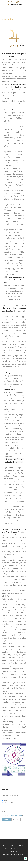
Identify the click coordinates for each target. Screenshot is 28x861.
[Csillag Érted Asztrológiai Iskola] (14, 3)
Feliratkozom (6, 819)
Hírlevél (5, 800)
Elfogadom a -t (13, 815)
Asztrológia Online (8, 802)
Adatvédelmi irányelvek (16, 815)
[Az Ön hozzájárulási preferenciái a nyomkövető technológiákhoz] (25, 858)
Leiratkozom (16, 819)
